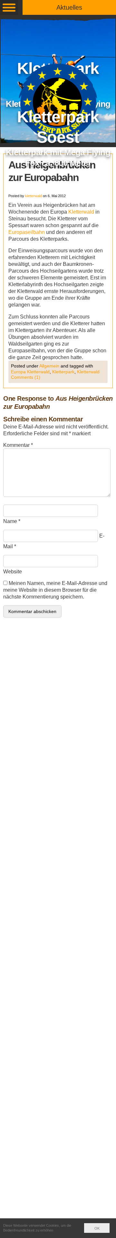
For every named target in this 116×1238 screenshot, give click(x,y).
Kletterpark (63, 371)
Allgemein (49, 365)
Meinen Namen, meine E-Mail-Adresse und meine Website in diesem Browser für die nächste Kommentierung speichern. (55, 589)
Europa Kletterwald (30, 371)
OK (97, 1228)
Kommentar (18, 445)
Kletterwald (81, 212)
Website (12, 571)
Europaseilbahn (26, 232)
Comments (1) (25, 377)
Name (10, 521)
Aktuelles (69, 7)
